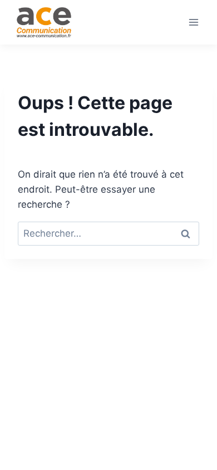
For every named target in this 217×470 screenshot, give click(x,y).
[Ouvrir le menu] (193, 22)
